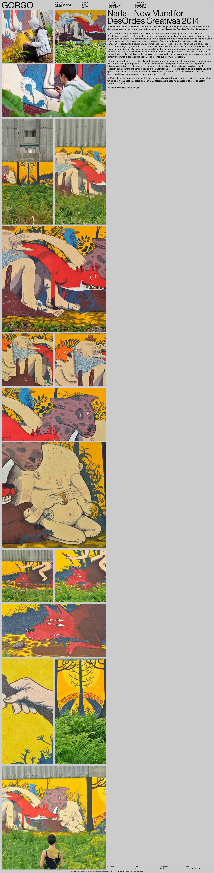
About (112, 3)
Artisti (58, 7)
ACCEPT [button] (141, 871)
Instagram (140, 7)
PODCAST (86, 3)
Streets (162, 868)
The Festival (133, 88)
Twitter (139, 3)
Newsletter (115, 5)
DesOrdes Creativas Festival (180, 29)
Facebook (140, 5)
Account (113, 7)
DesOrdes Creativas (193, 868)
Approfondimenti (64, 5)
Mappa (85, 7)
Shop (84, 5)
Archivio (59, 3)
